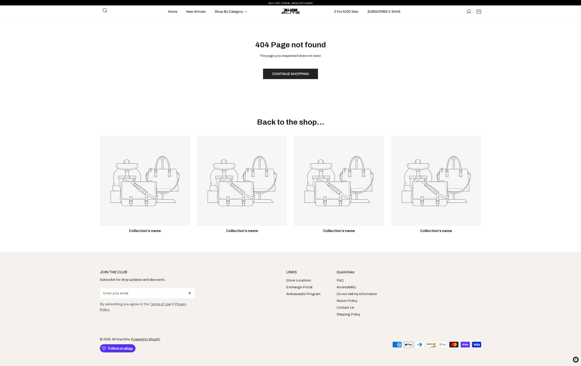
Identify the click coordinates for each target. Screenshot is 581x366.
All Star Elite (121, 339)
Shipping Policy (348, 314)
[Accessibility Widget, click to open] (576, 360)
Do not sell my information (357, 294)
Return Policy (347, 301)
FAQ (340, 280)
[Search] (105, 10)
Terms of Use (160, 304)
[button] (479, 12)
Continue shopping (290, 74)
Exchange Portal (299, 287)
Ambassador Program (303, 294)
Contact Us (345, 307)
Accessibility (346, 287)
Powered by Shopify (145, 339)
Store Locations (298, 280)
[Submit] (189, 293)
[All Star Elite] (290, 11)
